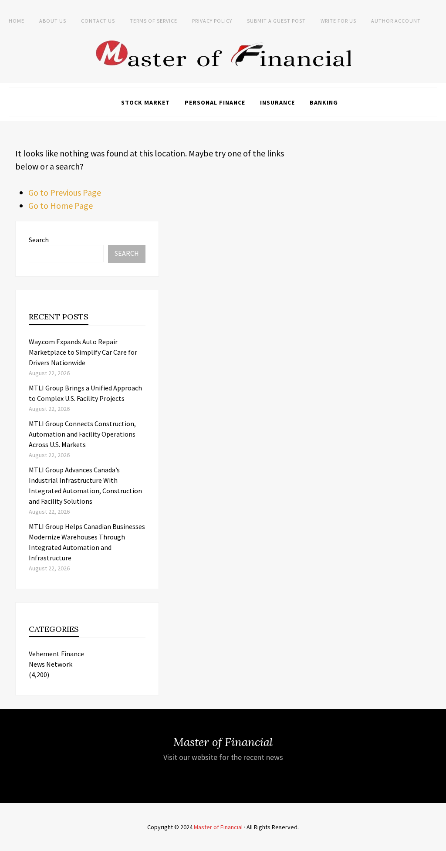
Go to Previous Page (64, 192)
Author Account (396, 20)
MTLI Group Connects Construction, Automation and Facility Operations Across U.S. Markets (82, 434)
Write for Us (338, 20)
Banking (324, 102)
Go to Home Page (60, 205)
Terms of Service (153, 20)
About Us (52, 20)
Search (39, 239)
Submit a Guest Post (276, 20)
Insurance (277, 102)
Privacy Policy (212, 20)
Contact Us (98, 20)
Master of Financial (218, 827)
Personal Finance (215, 102)
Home (16, 20)
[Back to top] (437, 842)
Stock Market (145, 102)
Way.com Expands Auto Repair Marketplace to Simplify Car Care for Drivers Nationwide (83, 352)
